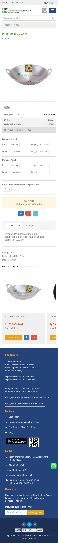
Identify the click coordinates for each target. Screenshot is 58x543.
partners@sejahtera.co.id (21, 475)
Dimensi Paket (9, 159)
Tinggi (34, 151)
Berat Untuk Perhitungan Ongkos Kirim (20, 184)
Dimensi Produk (9, 139)
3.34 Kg (6, 189)
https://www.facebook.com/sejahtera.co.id (24, 403)
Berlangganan (35, 512)
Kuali (13, 252)
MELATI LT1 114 (16, 256)
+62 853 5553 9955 (18, 470)
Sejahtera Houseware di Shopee (19, 376)
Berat (4, 144)
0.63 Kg (14, 165)
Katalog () (18, 2)
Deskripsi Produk (13, 225)
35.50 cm (15, 151)
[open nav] (52, 10)
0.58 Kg (14, 144)
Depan (7, 25)
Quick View (24, 299)
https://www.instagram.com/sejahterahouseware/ (27, 397)
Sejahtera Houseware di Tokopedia (21, 379)
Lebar (4, 151)
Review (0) (29, 225)
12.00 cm (44, 172)
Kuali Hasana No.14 (15, 316)
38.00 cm (15, 172)
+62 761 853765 (16, 464)
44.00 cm (44, 165)
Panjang (34, 144)
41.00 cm (44, 144)
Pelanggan (49, 3)
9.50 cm (43, 151)
